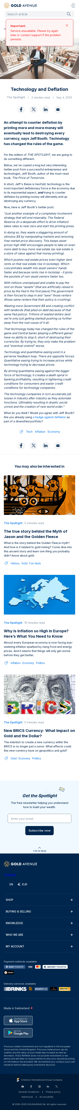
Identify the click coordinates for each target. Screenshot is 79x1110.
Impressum (27, 1100)
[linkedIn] (45, 114)
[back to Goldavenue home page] (20, 5)
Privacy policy (53, 1095)
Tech (29, 435)
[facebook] (21, 114)
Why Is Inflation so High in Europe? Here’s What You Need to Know (36, 637)
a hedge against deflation (49, 421)
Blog (6, 28)
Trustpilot (10, 878)
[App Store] (18, 1024)
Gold (24, 567)
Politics (40, 666)
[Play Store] (18, 1036)
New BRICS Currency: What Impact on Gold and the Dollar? (39, 737)
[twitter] (33, 114)
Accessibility (46, 1100)
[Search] (68, 14)
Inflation (40, 435)
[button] (39, 834)
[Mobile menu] (73, 5)
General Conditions (29, 1095)
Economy (54, 435)
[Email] (58, 114)
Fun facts (35, 567)
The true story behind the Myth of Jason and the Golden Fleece (35, 538)
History (15, 567)
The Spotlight (22, 28)
